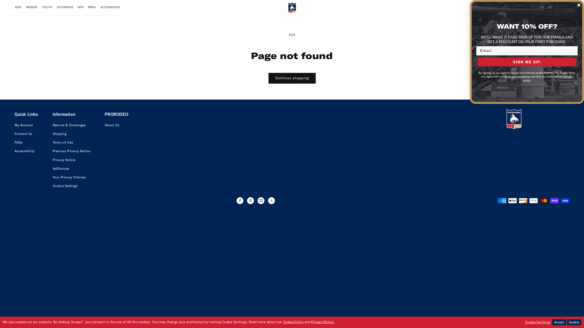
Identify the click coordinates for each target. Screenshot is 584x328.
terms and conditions (517, 76)
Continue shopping (292, 78)
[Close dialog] (579, 5)
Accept (559, 322)
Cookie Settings (65, 186)
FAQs (19, 142)
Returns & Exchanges (69, 125)
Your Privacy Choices (69, 177)
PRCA (92, 7)
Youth (47, 7)
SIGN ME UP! (527, 62)
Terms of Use (63, 142)
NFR (81, 7)
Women (32, 7)
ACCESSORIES (110, 7)
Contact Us (23, 134)
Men (18, 7)
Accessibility (25, 151)
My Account (24, 125)
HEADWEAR (65, 7)
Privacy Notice (64, 160)
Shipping (60, 134)
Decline (574, 322)
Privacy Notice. (322, 322)
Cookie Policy (293, 322)
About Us (112, 125)
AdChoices (61, 169)
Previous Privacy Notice (71, 151)
